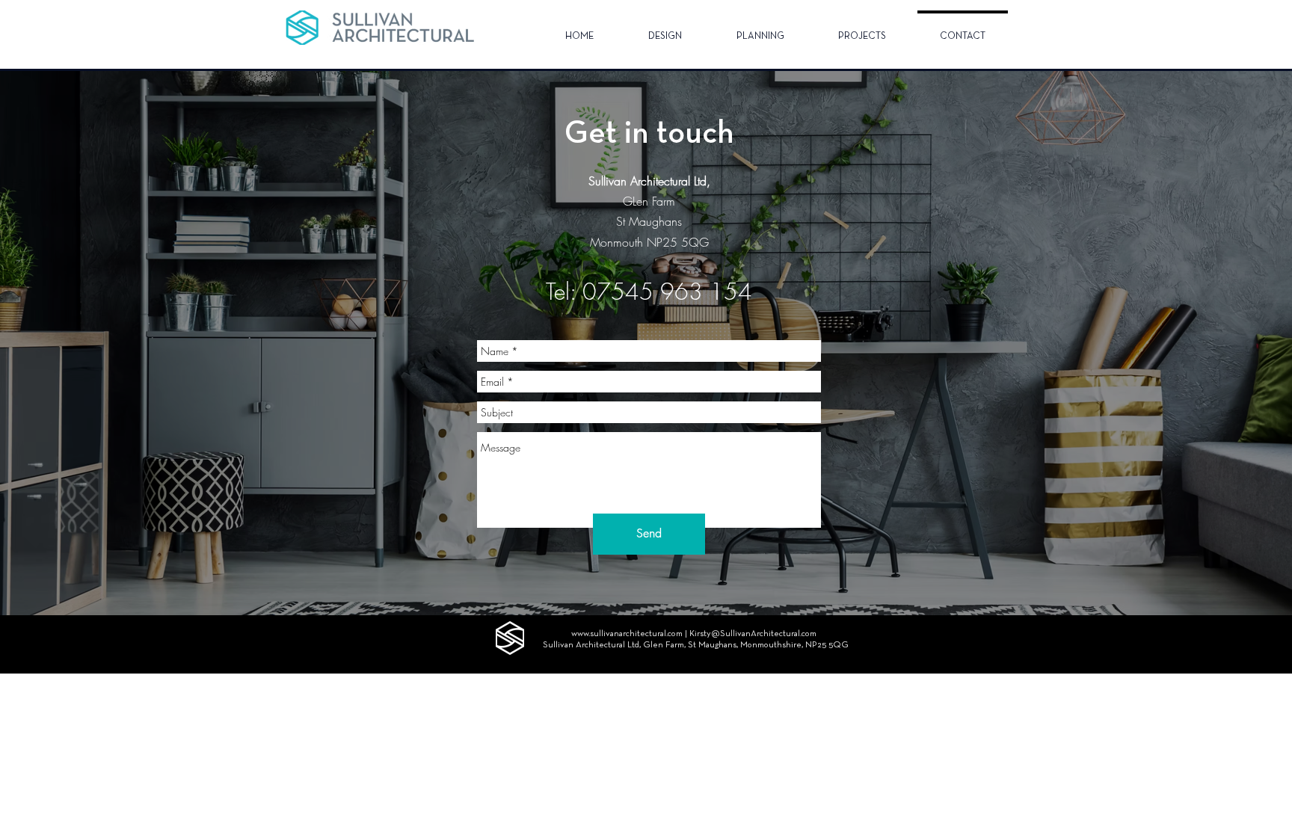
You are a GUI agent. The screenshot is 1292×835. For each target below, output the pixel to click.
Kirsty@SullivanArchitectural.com (752, 634)
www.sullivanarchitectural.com (627, 634)
